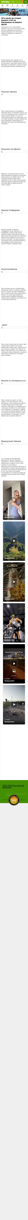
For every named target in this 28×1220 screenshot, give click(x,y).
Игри (7, 6)
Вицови (17, 6)
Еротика (22, 6)
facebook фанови (13, 786)
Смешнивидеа (2, 7)
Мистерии (12, 6)
